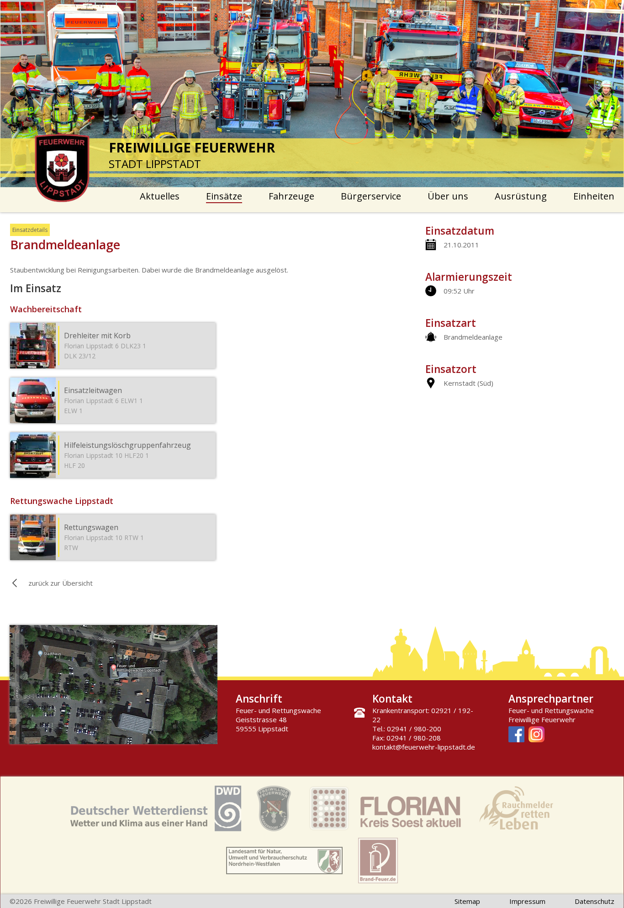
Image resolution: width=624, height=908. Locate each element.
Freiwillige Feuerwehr (542, 719)
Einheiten (593, 196)
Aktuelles (160, 196)
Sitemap (467, 901)
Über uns (448, 196)
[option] (312, 93)
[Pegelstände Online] (284, 861)
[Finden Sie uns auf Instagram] (537, 735)
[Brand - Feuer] (378, 861)
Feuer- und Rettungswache (551, 710)
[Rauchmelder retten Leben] (516, 809)
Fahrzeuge (291, 196)
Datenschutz (594, 901)
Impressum (527, 901)
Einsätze (224, 196)
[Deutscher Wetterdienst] (155, 809)
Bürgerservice (371, 196)
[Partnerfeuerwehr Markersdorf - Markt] (274, 809)
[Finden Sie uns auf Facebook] (516, 735)
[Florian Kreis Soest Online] (385, 809)
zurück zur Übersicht (60, 583)
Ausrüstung (521, 196)
